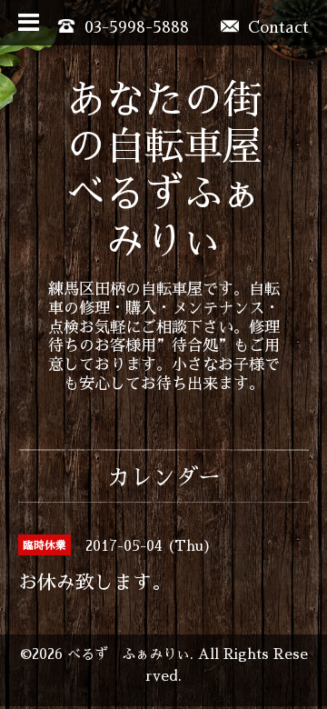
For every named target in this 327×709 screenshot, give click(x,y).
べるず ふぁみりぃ (128, 654)
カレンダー (164, 477)
